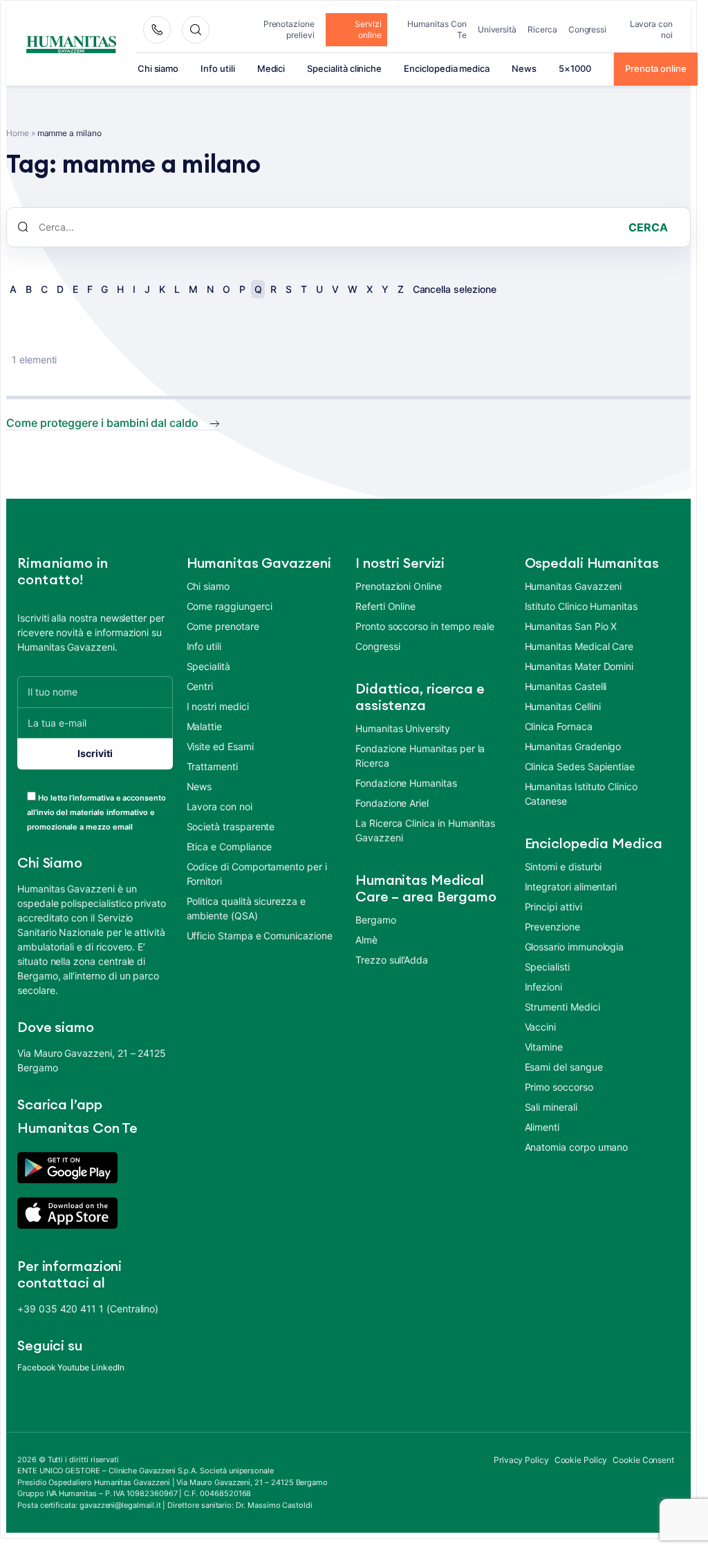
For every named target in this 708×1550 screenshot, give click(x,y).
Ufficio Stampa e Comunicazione (260, 935)
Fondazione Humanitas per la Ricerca (420, 756)
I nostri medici (218, 706)
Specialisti (547, 967)
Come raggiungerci (229, 606)
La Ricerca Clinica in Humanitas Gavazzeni (425, 830)
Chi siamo (158, 68)
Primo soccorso (559, 1087)
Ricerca (542, 29)
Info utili (217, 68)
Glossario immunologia (574, 947)
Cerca (648, 227)
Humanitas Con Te (436, 29)
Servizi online (368, 29)
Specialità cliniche (344, 68)
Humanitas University (402, 728)
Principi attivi (553, 906)
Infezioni (543, 987)
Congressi (587, 29)
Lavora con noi (651, 29)
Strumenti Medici (562, 1007)
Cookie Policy (581, 1460)
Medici (271, 68)
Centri (200, 686)
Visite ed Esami (220, 746)
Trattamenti (212, 766)
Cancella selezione (454, 289)
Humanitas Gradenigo (573, 746)
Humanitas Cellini (563, 706)
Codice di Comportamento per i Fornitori (257, 874)
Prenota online (656, 68)
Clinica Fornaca (559, 726)
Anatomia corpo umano (576, 1147)
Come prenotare (223, 626)
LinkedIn (107, 1367)
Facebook (36, 1367)
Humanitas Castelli (566, 686)
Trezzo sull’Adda (391, 960)
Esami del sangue (564, 1067)
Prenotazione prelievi (289, 29)
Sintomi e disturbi (563, 866)
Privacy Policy (521, 1460)
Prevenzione (552, 926)
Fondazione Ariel (392, 803)
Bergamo (375, 920)
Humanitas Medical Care (579, 646)
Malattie (205, 726)
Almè (366, 940)
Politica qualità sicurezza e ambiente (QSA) (246, 908)
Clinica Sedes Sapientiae (580, 766)
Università (497, 29)
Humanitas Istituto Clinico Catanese (581, 794)
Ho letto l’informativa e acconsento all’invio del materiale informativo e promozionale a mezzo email (96, 812)
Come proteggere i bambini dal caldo (102, 423)
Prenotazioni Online (398, 586)
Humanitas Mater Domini (579, 666)
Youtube (73, 1367)
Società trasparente (231, 826)
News (524, 68)
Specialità (208, 666)
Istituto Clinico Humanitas (581, 606)
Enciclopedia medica (447, 68)
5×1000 (575, 68)
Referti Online (385, 606)
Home (17, 133)
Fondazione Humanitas (406, 783)
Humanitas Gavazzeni (573, 586)
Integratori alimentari (571, 886)
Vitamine (544, 1047)
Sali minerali (551, 1107)
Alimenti (542, 1127)
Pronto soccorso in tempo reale (424, 626)
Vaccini (541, 1027)
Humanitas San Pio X (571, 626)
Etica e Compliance (229, 846)
